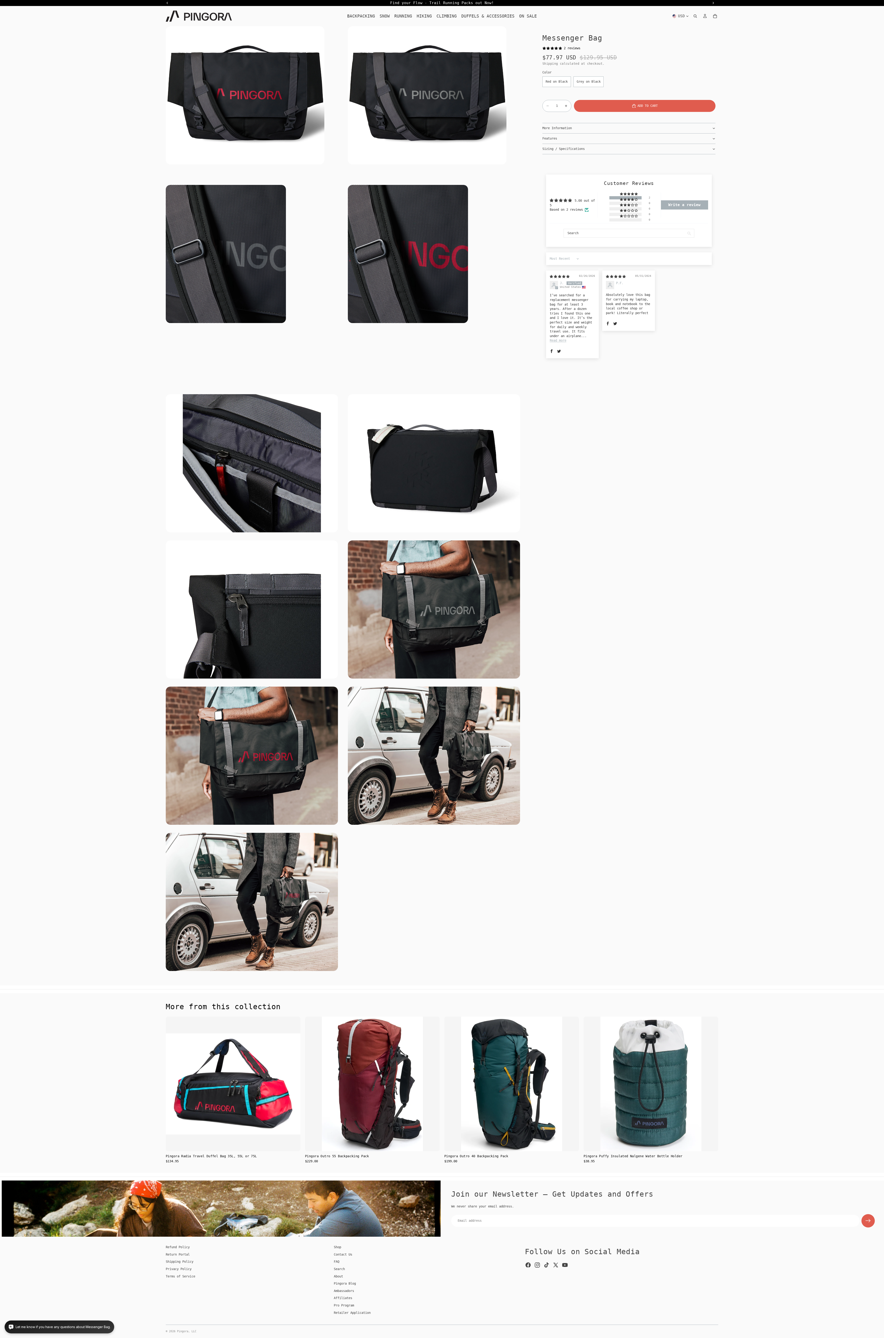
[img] (560, 276)
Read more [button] (558, 340)
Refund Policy (178, 1247)
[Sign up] (868, 1220)
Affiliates (343, 1298)
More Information (557, 128)
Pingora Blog (345, 1283)
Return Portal (178, 1254)
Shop (337, 1247)
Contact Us (343, 1254)
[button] (629, 194)
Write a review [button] (684, 205)
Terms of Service (180, 1276)
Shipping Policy (179, 1261)
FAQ (336, 1261)
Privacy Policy (179, 1269)
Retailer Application (352, 1313)
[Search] (695, 16)
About (338, 1276)
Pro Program (344, 1305)
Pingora (182, 1331)
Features (549, 138)
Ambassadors (344, 1291)
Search (339, 1269)
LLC (194, 1331)
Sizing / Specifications (563, 149)
